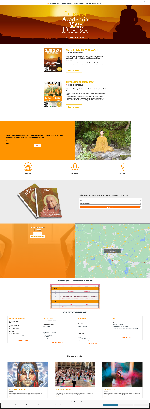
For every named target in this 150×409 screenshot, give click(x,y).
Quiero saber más (74, 70)
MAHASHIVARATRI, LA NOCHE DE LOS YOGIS (17, 389)
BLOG (90, 3)
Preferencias (141, 405)
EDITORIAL (94, 3)
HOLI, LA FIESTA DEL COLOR (109, 389)
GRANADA (64, 3)
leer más (10, 396)
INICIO (48, 3)
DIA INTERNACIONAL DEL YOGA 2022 (63, 389)
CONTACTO (99, 3)
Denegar (125, 405)
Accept (110, 405)
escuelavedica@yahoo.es (38, 236)
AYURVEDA (76, 3)
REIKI (87, 3)
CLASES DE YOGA (53, 3)
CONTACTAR (37, 145)
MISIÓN (58, 3)
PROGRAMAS (69, 3)
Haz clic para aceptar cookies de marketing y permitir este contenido (112, 250)
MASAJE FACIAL (81, 3)
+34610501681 (38, 233)
